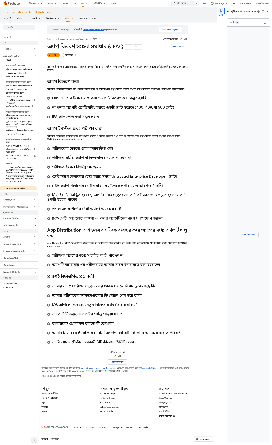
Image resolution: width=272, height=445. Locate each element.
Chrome (90, 427)
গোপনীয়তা (54, 439)
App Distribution (40, 12)
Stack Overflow (166, 398)
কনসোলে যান (245, 3)
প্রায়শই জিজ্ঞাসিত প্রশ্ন (167, 416)
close (267, 11)
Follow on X (105, 402)
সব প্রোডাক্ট (143, 427)
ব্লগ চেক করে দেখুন (107, 393)
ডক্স (82, 3)
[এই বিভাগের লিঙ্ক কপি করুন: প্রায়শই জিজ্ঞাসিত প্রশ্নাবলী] (98, 277)
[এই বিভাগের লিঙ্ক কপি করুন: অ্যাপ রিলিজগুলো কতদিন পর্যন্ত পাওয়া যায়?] (125, 314)
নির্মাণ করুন (34, 3)
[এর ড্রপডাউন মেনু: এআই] (40, 18)
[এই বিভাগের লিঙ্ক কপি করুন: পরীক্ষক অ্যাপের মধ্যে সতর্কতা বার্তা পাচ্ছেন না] (126, 255)
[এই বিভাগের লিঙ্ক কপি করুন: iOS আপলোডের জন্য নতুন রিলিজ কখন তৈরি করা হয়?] (140, 305)
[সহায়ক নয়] (185, 39)
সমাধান (65, 3)
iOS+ (55, 55)
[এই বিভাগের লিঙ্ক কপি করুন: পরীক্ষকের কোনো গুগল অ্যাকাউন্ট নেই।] (117, 148)
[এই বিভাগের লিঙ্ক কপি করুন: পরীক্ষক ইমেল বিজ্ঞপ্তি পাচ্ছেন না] (105, 167)
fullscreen (263, 11)
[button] (17, 49)
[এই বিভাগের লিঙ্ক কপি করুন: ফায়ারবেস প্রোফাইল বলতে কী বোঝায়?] (117, 323)
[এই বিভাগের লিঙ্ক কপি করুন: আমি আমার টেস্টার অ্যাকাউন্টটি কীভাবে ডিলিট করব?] (139, 342)
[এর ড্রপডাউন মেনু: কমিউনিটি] (105, 3)
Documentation (13, 12)
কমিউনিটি (98, 3)
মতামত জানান (178, 46)
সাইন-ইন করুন (262, 3)
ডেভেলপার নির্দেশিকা (50, 393)
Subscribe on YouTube (109, 407)
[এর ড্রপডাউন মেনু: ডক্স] (87, 3)
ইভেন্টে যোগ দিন (106, 411)
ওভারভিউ (7, 18)
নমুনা (94, 18)
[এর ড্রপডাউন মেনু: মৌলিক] (26, 18)
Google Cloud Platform (123, 427)
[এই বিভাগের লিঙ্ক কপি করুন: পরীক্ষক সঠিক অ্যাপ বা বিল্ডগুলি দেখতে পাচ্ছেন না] (133, 158)
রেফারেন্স (83, 18)
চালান (50, 3)
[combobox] (185, 3)
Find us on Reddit (107, 398)
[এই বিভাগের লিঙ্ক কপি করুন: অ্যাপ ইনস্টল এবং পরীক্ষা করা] (105, 129)
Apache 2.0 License (150, 368)
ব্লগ (234, 3)
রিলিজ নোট (163, 407)
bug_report (258, 11)
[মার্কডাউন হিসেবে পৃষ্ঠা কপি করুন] (135, 47)
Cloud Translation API (93, 29)
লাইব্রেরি (45, 407)
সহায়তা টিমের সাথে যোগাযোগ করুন (173, 393)
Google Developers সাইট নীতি (54, 371)
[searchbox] (19, 27)
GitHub (45, 411)
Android (77, 427)
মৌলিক (20, 18)
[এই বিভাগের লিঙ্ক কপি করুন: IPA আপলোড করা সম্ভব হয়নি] (102, 117)
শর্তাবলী (45, 439)
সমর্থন (113, 3)
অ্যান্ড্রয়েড (69, 55)
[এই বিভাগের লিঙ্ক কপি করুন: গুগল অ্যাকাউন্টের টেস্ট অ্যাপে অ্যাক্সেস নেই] (124, 209)
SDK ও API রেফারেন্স (50, 398)
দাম (75, 3)
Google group (165, 402)
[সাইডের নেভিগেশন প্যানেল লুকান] (34, 440)
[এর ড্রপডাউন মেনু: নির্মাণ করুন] (42, 3)
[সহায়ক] (181, 39)
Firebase (51, 39)
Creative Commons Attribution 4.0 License (97, 368)
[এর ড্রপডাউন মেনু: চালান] (56, 3)
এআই (34, 18)
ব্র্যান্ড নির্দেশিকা (164, 411)
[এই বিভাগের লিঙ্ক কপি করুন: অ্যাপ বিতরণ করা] (81, 82)
